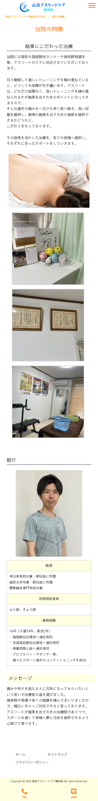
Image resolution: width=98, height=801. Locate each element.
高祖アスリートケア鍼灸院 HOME (25, 16)
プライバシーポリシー (32, 762)
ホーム (20, 754)
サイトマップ (57, 754)
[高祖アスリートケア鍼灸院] (43, 7)
